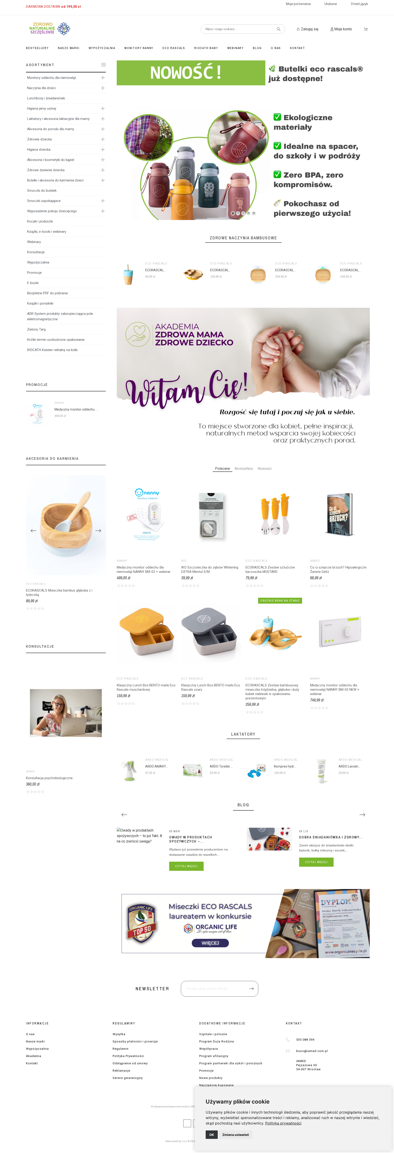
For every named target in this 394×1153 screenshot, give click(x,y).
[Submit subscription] (246, 601)
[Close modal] (255, 549)
